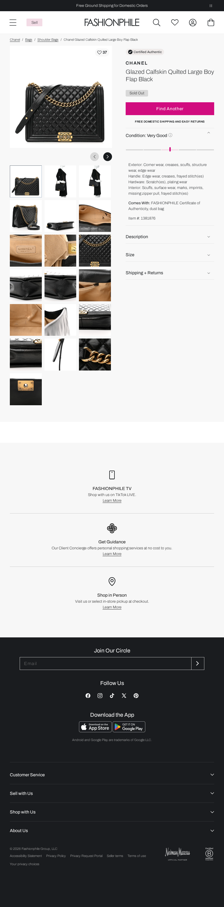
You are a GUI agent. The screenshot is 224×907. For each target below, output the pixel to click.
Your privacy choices (24, 864)
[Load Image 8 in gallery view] (60, 251)
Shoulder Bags (47, 40)
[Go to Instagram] (100, 696)
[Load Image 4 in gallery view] (26, 216)
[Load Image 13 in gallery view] (26, 320)
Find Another (170, 108)
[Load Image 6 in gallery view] (95, 216)
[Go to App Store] (96, 730)
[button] (156, 22)
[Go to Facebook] (88, 696)
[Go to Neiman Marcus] (177, 854)
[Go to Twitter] (124, 696)
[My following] (174, 22)
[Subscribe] (197, 663)
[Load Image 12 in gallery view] (95, 285)
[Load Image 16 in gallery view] (26, 355)
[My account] (192, 22)
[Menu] (13, 22)
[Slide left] (94, 156)
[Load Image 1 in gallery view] (26, 181)
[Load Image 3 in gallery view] (95, 181)
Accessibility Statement (26, 856)
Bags (28, 40)
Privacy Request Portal (86, 856)
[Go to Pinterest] (136, 696)
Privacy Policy (56, 856)
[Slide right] (107, 156)
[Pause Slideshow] (211, 5)
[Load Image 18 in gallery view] (95, 355)
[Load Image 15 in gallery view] (95, 320)
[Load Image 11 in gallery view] (60, 285)
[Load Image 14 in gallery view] (60, 320)
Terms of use (137, 856)
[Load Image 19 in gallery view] (26, 389)
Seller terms (115, 856)
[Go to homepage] (111, 22)
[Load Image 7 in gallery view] (26, 251)
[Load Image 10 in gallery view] (26, 285)
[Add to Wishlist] (102, 52)
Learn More (112, 500)
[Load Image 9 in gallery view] (95, 251)
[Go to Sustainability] (209, 854)
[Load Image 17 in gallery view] (60, 355)
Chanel (15, 40)
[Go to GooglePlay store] (129, 730)
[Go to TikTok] (112, 696)
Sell (34, 23)
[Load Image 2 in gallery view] (60, 181)
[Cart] (211, 22)
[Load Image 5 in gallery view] (60, 216)
